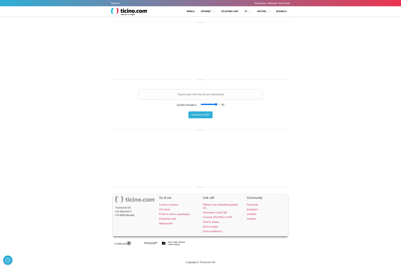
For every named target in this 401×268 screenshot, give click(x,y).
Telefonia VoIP (229, 11)
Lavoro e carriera (168, 204)
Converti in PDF (200, 114)
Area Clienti (284, 3)
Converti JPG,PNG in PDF (217, 217)
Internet (206, 11)
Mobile (191, 11)
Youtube (251, 218)
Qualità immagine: (187, 105)
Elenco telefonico (212, 231)
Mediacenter (166, 223)
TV (246, 11)
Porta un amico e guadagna (174, 214)
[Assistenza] (8, 260)
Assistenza (260, 3)
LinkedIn (251, 214)
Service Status (211, 222)
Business (281, 11)
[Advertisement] (200, 51)
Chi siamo (164, 209)
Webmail (272, 3)
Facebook (252, 204)
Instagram (252, 209)
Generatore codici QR (215, 212)
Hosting (261, 11)
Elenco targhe (210, 226)
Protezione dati (167, 218)
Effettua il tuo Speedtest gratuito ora (220, 206)
